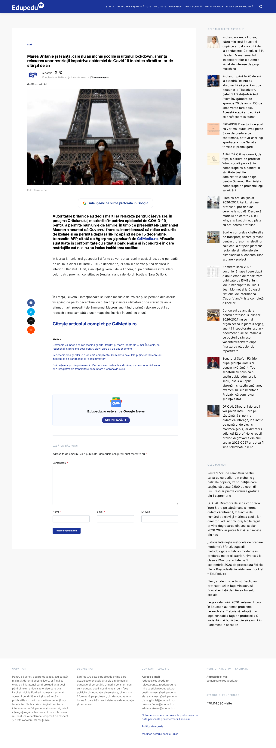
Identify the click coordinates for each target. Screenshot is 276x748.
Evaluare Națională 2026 (134, 6)
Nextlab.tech (214, 6)
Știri (109, 6)
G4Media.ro (147, 238)
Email (101, 511)
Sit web (145, 511)
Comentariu (60, 462)
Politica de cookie (152, 726)
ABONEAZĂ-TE (116, 420)
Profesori (175, 6)
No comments (101, 77)
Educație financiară (239, 6)
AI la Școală (193, 6)
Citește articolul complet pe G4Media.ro (95, 324)
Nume (57, 511)
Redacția (46, 72)
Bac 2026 (160, 6)
